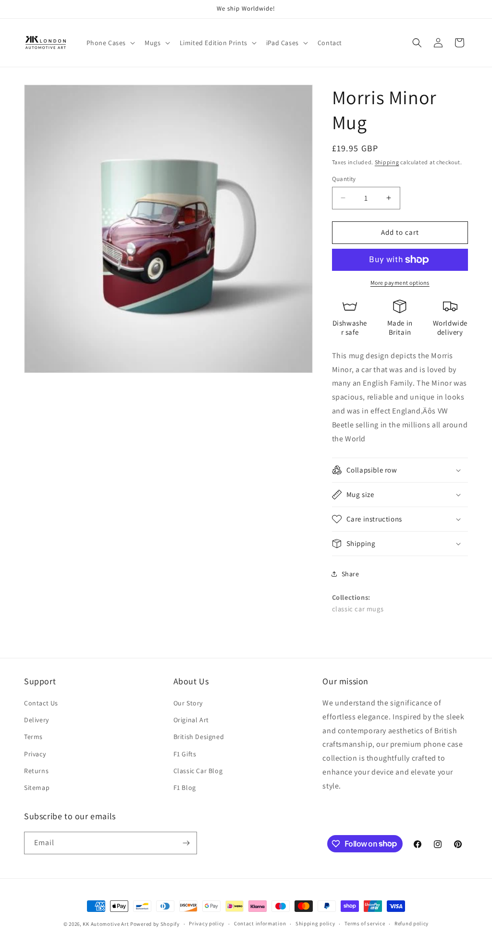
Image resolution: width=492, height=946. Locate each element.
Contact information (260, 923)
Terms (33, 736)
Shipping (387, 162)
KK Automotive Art (106, 924)
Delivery (36, 720)
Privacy (35, 754)
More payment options (400, 282)
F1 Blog (184, 787)
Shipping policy (315, 923)
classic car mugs (358, 608)
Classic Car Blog (198, 770)
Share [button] (350, 574)
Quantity (344, 179)
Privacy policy (206, 923)
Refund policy (411, 923)
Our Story (188, 703)
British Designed (198, 736)
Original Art (191, 720)
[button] (110, 43)
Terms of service (364, 923)
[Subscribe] (186, 843)
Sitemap (36, 787)
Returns (36, 770)
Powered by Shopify (155, 924)
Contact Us (41, 703)
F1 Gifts (185, 754)
